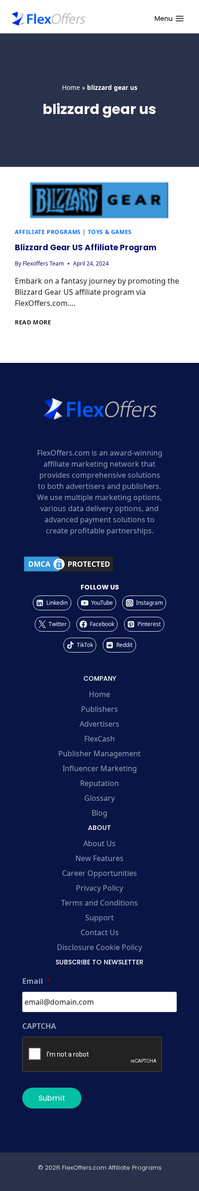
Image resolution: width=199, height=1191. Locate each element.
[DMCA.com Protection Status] (99, 564)
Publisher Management (99, 753)
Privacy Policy (99, 888)
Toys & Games (110, 232)
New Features (99, 858)
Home (71, 87)
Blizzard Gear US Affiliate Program (85, 247)
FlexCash (99, 739)
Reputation (99, 783)
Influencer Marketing (99, 768)
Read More (33, 322)
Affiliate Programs (48, 232)
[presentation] (99, 200)
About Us (99, 843)
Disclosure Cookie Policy (99, 947)
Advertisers (99, 724)
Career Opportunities (99, 873)
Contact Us (100, 932)
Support (99, 917)
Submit (51, 1098)
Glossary (99, 798)
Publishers (99, 709)
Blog (99, 813)
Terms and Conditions (99, 903)
